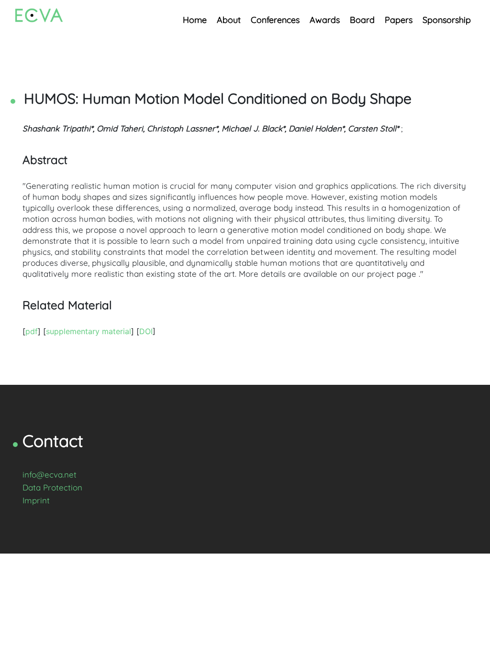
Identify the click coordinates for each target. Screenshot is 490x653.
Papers (398, 19)
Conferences (275, 19)
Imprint (36, 500)
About (229, 19)
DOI (146, 331)
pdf (31, 331)
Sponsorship (447, 19)
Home (195, 19)
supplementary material (88, 331)
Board (362, 19)
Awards (325, 19)
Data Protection (52, 487)
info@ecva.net (49, 474)
